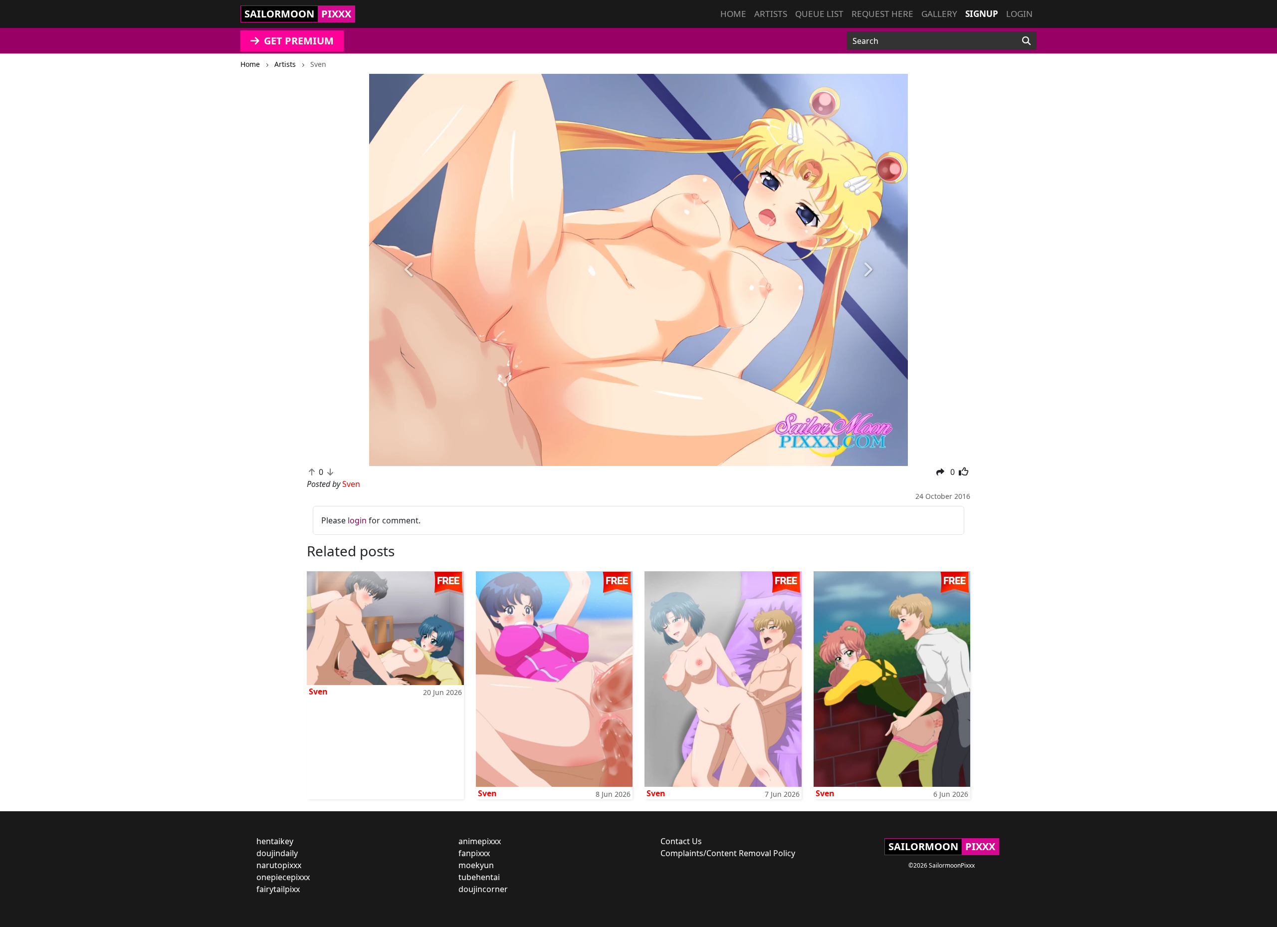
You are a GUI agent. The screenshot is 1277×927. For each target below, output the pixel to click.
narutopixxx (278, 865)
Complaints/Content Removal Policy (727, 853)
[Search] (1026, 40)
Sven (318, 691)
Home (733, 13)
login (357, 520)
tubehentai (479, 877)
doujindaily (277, 853)
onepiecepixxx (283, 877)
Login (1019, 13)
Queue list (819, 13)
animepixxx (479, 841)
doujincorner (483, 889)
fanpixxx (474, 853)
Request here (882, 13)
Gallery (939, 13)
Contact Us (681, 841)
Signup (981, 13)
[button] (409, 270)
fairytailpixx (278, 889)
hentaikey (274, 841)
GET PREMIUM (297, 40)
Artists (770, 13)
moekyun (476, 865)
